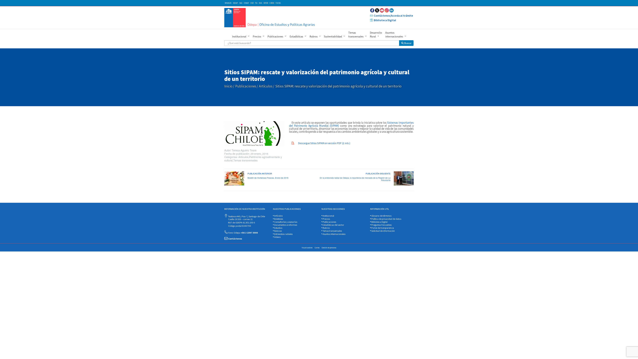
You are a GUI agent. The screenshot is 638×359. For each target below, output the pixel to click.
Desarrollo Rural (376, 34)
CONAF (246, 3)
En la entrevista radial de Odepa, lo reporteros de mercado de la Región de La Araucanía (355, 178)
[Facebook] (372, 10)
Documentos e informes (285, 224)
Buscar (408, 43)
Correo (317, 247)
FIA (256, 3)
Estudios (278, 227)
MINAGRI (228, 3)
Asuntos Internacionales (333, 234)
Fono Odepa (243, 232)
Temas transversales (356, 34)
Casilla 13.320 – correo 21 (240, 219)
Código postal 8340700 (239, 225)
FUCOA (278, 3)
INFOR (266, 3)
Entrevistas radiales (283, 234)
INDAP (235, 3)
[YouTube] (382, 10)
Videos (277, 237)
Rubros (314, 36)
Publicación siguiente (378, 173)
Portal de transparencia (382, 227)
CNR (252, 3)
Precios (257, 36)
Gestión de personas (329, 247)
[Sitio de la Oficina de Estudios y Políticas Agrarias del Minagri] (270, 17)
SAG (240, 3)
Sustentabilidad (333, 36)
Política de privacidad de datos (386, 218)
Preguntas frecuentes (381, 224)
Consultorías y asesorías (285, 221)
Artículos (265, 86)
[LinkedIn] (391, 10)
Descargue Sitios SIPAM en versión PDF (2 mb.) (324, 143)
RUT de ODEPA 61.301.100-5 (241, 222)
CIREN (271, 3)
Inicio (228, 86)
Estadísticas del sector (333, 224)
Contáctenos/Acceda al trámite (393, 15)
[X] (377, 10)
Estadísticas (296, 36)
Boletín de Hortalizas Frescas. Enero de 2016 (268, 177)
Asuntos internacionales (394, 34)
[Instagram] (387, 10)
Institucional (239, 36)
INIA (260, 3)
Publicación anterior (260, 173)
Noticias (278, 230)
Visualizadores (307, 247)
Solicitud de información (383, 230)
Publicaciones (275, 36)
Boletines (278, 218)
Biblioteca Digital (385, 20)
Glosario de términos (381, 215)
